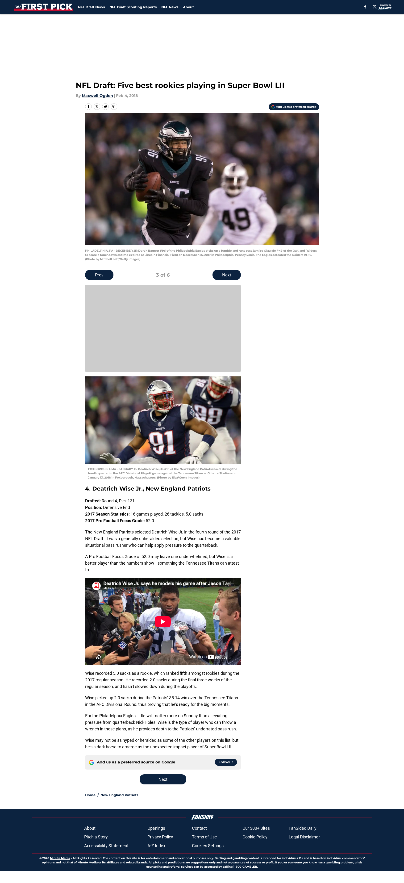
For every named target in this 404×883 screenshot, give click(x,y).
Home (90, 795)
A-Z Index (156, 845)
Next (226, 274)
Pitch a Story (96, 836)
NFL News (169, 7)
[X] (375, 6)
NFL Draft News (91, 7)
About (188, 7)
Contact (199, 828)
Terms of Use (204, 836)
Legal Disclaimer (304, 836)
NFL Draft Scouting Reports (133, 7)
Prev (99, 274)
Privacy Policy (160, 836)
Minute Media (60, 858)
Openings (156, 828)
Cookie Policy (254, 836)
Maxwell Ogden (97, 95)
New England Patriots (119, 795)
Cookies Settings (208, 845)
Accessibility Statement (106, 845)
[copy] (114, 106)
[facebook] (365, 6)
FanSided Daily (303, 828)
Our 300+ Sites (256, 828)
